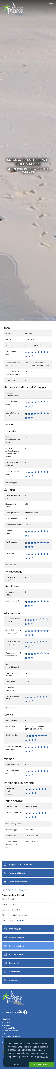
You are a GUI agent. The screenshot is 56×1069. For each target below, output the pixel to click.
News (6, 1033)
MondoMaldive (14, 9)
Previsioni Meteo (11, 1028)
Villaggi (7, 1025)
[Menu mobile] (51, 5)
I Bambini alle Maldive (12, 1036)
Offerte (7, 1022)
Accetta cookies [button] (41, 1064)
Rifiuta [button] (16, 1064)
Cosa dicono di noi (11, 1031)
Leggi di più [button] (42, 1056)
